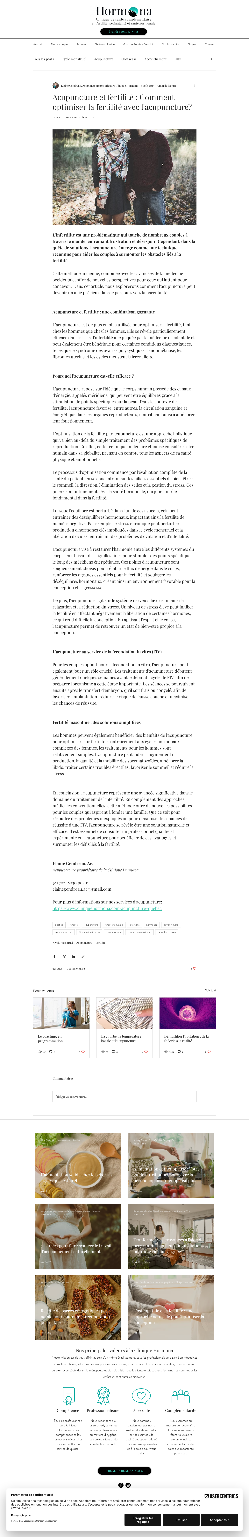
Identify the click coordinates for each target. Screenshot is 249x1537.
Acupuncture (104, 59)
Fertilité (100, 942)
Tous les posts (43, 59)
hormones (151, 925)
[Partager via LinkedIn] (73, 956)
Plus (177, 59)
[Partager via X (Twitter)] (64, 956)
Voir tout (210, 990)
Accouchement (156, 59)
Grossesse (129, 59)
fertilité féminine (114, 925)
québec (59, 925)
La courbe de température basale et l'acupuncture (121, 1038)
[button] (211, 58)
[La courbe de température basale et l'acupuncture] (124, 1013)
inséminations (113, 932)
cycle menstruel (63, 932)
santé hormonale (167, 932)
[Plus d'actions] (194, 85)
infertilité (135, 925)
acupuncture (91, 925)
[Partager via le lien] (83, 956)
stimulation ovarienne (139, 932)
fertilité (74, 925)
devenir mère (171, 925)
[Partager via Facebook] (54, 956)
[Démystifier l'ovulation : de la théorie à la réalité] (188, 1013)
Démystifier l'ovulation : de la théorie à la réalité (186, 1038)
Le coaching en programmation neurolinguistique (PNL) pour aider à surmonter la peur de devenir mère (60, 1038)
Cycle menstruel (74, 59)
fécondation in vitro (89, 932)
